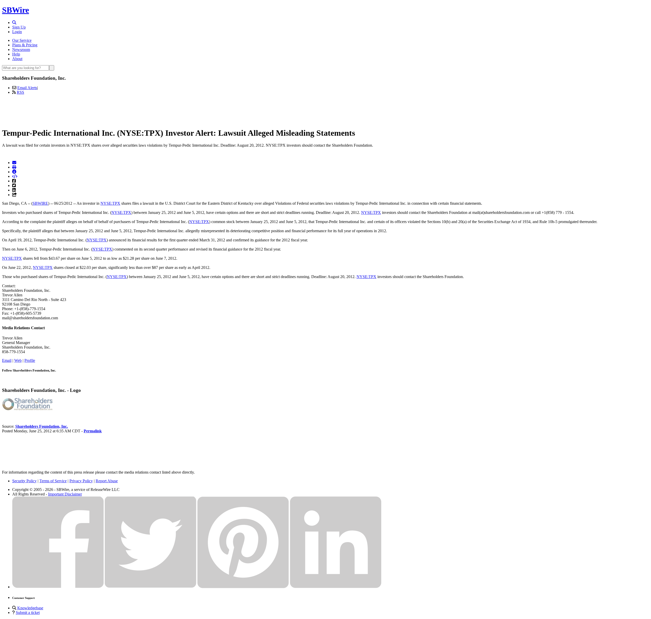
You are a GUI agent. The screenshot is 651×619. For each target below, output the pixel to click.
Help (16, 54)
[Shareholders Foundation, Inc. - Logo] (27, 409)
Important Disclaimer (65, 494)
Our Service (22, 40)
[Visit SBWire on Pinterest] (243, 587)
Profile (29, 360)
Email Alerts (27, 88)
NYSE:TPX (110, 203)
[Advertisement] (325, 110)
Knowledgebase (30, 608)
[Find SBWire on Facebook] (58, 587)
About (17, 59)
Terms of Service (53, 481)
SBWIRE (40, 203)
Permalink (93, 431)
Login (17, 32)
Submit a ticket (28, 612)
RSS (20, 92)
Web (18, 360)
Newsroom (21, 49)
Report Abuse (107, 481)
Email (6, 360)
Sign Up (19, 27)
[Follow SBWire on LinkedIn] (335, 587)
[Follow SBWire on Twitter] (150, 587)
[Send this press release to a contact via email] (14, 162)
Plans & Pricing (24, 45)
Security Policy (24, 481)
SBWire (15, 10)
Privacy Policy (81, 481)
